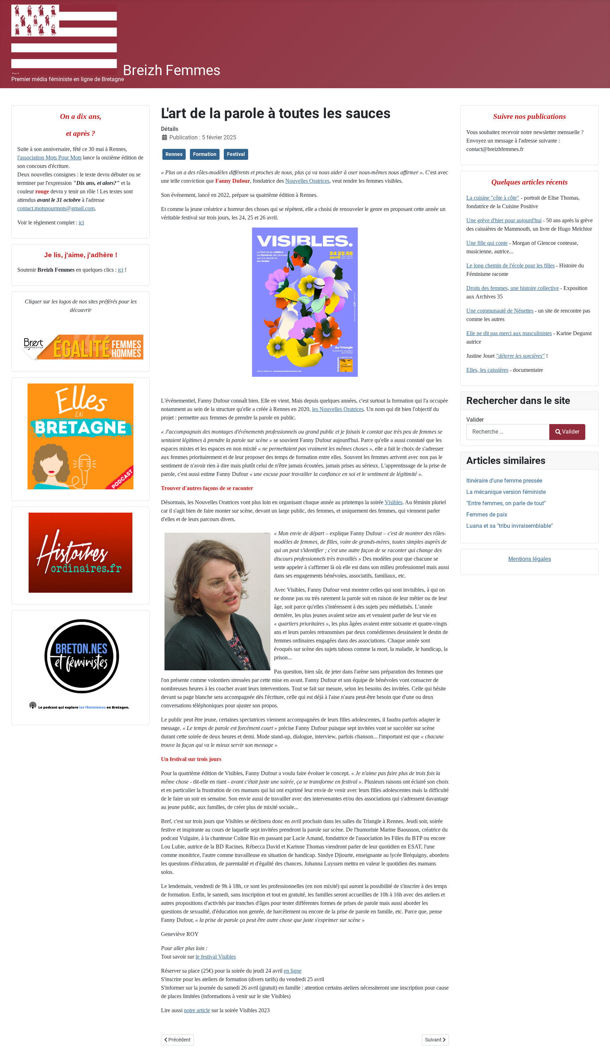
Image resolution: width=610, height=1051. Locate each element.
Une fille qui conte (487, 243)
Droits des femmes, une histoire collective (512, 288)
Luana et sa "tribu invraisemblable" (509, 526)
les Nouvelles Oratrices (338, 409)
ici (81, 222)
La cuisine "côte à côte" (492, 198)
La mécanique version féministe (506, 492)
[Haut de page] (597, 1038)
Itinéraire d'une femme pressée (504, 480)
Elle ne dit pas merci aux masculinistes (509, 333)
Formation (204, 154)
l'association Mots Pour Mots (49, 158)
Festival (236, 154)
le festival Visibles (216, 957)
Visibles (393, 502)
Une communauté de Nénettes (499, 311)
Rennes (174, 154)
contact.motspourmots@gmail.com (56, 208)
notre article (197, 1010)
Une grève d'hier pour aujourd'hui (504, 220)
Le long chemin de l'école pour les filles (510, 265)
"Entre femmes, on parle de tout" (506, 503)
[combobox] (508, 432)
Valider (475, 419)
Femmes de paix (486, 514)
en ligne (292, 971)
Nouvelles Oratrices (307, 181)
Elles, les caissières (487, 370)
